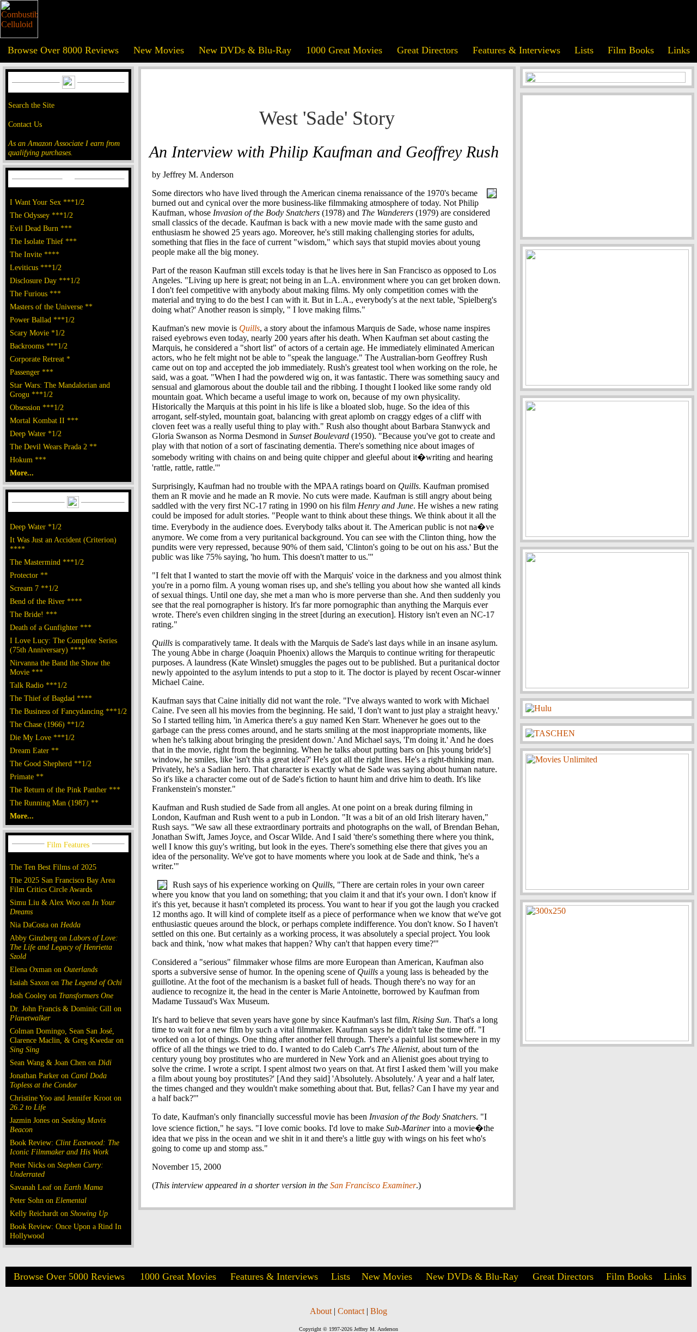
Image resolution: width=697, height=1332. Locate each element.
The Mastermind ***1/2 (47, 562)
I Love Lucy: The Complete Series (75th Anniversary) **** (63, 645)
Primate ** (27, 776)
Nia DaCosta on (45, 924)
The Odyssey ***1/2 (41, 215)
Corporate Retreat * (40, 359)
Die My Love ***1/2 (42, 737)
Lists (584, 50)
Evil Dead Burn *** (41, 228)
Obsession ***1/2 (37, 407)
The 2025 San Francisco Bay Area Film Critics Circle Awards (62, 885)
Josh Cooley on (61, 995)
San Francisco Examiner (373, 1185)
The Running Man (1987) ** (54, 802)
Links (679, 50)
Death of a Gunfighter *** (50, 627)
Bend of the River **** (46, 601)
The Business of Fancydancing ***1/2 (68, 711)
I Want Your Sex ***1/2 (47, 202)
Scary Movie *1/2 (37, 332)
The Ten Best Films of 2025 (53, 867)
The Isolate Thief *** (43, 241)
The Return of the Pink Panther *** (65, 789)
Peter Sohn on (48, 1200)
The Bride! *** (33, 614)
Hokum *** (28, 459)
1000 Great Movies (344, 50)
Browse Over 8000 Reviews (63, 50)
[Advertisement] (607, 166)
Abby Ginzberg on (64, 947)
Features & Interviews (516, 50)
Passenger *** (31, 372)
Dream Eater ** (34, 750)
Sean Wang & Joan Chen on (61, 1062)
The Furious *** (35, 293)
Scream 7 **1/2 (34, 588)
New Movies (158, 50)
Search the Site (31, 105)
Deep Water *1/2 (36, 433)
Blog (378, 1311)
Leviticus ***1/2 (36, 267)
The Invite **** (34, 254)
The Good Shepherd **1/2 (50, 763)
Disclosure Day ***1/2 (45, 280)
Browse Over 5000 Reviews (69, 1276)
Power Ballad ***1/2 (42, 319)
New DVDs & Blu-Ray (245, 50)
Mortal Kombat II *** (44, 420)
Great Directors (427, 50)
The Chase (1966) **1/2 (47, 724)
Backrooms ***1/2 (39, 345)
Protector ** (29, 575)
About (321, 1311)
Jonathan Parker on (58, 1080)
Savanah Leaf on (56, 1187)
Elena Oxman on (53, 969)
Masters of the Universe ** (51, 306)
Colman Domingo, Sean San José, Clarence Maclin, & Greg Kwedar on (67, 1040)
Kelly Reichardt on (59, 1213)
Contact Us (25, 124)
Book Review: (64, 1147)
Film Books (631, 50)
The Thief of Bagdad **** (51, 698)
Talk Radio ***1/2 (38, 685)
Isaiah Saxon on (66, 982)
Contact (351, 1311)
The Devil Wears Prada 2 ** (53, 446)
